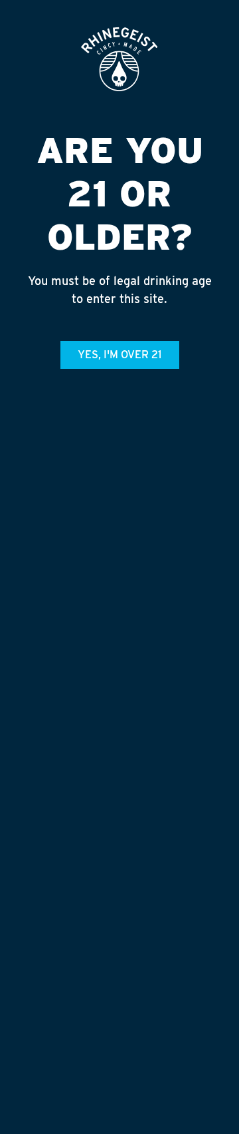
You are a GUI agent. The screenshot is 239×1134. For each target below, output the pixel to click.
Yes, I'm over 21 (119, 354)
